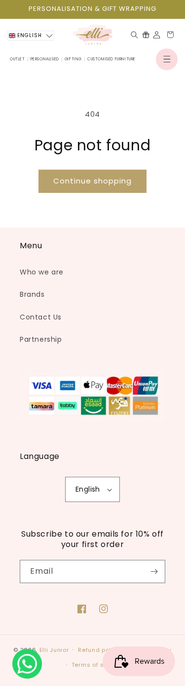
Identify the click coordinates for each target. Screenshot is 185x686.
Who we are (42, 272)
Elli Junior (54, 649)
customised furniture (111, 59)
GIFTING (73, 59)
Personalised (45, 59)
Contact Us (41, 317)
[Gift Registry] (145, 35)
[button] (167, 59)
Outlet (17, 59)
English (87, 489)
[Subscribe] (154, 571)
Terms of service (97, 665)
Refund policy (99, 650)
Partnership (41, 339)
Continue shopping (92, 181)
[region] (92, 9)
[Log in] (156, 35)
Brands (32, 294)
